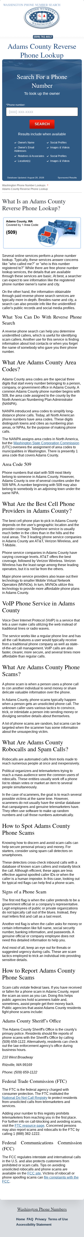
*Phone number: (15, 104)
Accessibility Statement (33, 1224)
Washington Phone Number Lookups (23, 185)
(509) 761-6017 (43, 36)
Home (20, 1219)
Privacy (40, 1219)
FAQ (30, 1219)
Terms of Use (58, 1219)
